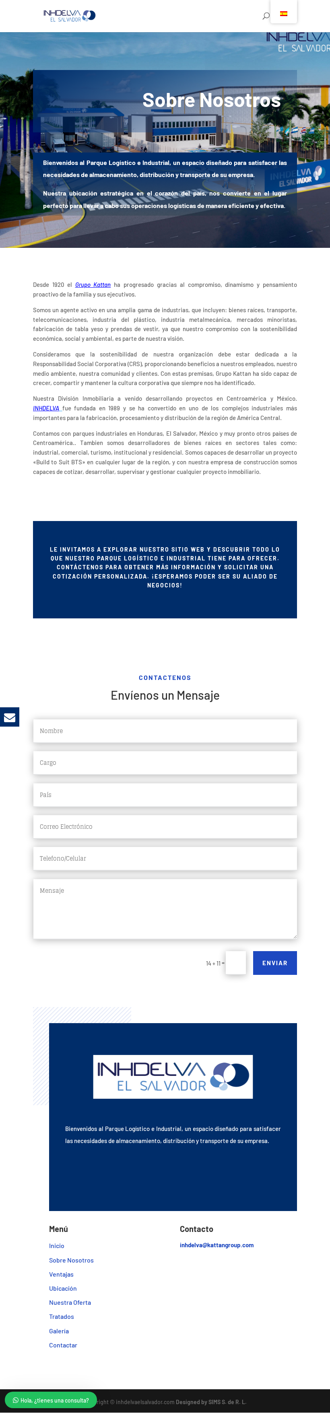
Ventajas (61, 1274)
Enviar (275, 962)
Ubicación (63, 1288)
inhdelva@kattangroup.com (217, 1244)
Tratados (61, 1316)
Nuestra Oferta (70, 1302)
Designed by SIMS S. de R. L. (211, 1402)
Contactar (63, 1345)
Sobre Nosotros (71, 1260)
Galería (59, 1331)
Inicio (56, 1245)
